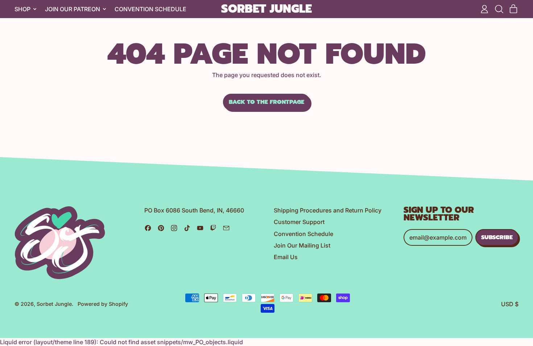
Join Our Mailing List (302, 245)
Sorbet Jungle (266, 9)
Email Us (286, 257)
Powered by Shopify (103, 304)
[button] (499, 9)
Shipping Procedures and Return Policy (327, 210)
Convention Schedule (150, 9)
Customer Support (299, 221)
